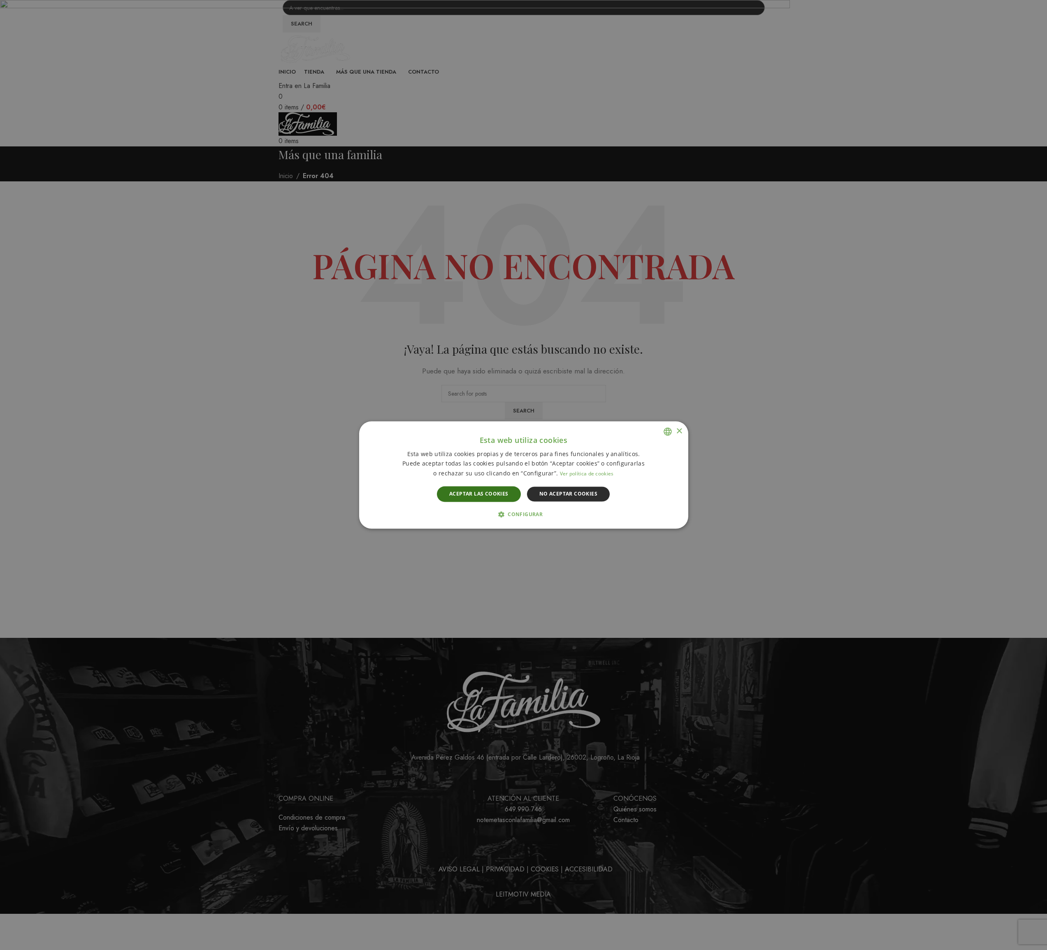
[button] (523, 514)
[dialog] (523, 475)
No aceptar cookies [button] (568, 493)
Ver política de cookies (587, 473)
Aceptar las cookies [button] (478, 493)
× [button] (679, 431)
